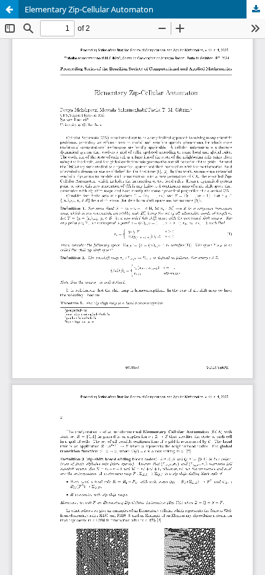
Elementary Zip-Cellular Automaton (89, 9)
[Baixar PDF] (256, 9)
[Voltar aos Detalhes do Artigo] (9, 9)
